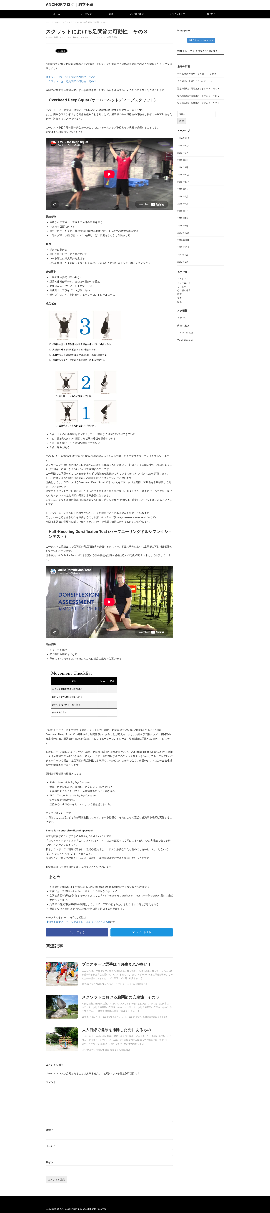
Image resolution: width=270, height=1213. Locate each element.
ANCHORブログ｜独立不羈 (69, 4)
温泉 (179, 301)
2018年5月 (182, 196)
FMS (77, 37)
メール (50, 1146)
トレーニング (85, 14)
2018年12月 (183, 174)
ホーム (56, 14)
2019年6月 (182, 152)
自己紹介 (211, 14)
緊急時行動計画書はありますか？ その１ (198, 103)
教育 (111, 14)
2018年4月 (182, 203)
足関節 (115, 37)
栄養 (179, 298)
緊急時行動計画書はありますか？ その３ (198, 88)
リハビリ (181, 286)
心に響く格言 (137, 14)
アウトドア (182, 278)
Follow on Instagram (203, 40)
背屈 (109, 37)
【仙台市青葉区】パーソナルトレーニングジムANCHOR (78, 921)
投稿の (183, 325)
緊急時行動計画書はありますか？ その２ (198, 95)
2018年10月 (183, 182)
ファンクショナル (98, 37)
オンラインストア (176, 14)
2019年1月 (182, 167)
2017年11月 (183, 240)
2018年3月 (182, 211)
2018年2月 (182, 218)
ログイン (181, 318)
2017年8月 (182, 261)
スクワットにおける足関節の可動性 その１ (71, 76)
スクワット (85, 37)
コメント (51, 1082)
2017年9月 (182, 254)
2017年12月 (183, 232)
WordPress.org (185, 340)
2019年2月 (182, 160)
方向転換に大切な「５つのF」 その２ (196, 74)
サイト (49, 1162)
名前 (49, 1130)
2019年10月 (183, 145)
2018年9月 (182, 189)
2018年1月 (182, 225)
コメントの (185, 332)
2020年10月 (183, 138)
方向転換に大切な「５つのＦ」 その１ (197, 81)
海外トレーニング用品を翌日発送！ (197, 51)
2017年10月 (183, 247)
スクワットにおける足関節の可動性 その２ (71, 81)
